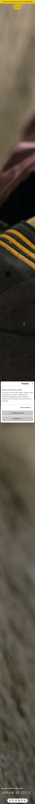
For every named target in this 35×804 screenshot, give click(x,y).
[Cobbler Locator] (19, 801)
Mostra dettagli (25, 407)
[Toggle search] (13, 801)
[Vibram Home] (17, 6)
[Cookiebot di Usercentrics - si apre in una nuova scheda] (22, 384)
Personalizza (16, 418)
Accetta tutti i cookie (17, 413)
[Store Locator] (16, 801)
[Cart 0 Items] (22, 801)
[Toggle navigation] (10, 801)
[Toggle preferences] (25, 801)
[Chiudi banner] (32, 383)
